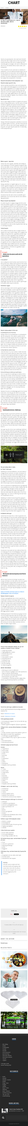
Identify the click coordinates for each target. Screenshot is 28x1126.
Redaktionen (10, 960)
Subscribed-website (7, 1057)
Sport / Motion (6, 1091)
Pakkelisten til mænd (9, 713)
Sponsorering (5, 1054)
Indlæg (4, 1086)
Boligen (4, 1084)
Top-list (4, 1058)
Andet (3, 1076)
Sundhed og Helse (7, 1092)
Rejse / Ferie (5, 1088)
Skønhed (4, 1089)
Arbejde (4, 1078)
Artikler (4, 1046)
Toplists (4, 1060)
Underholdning (6, 1096)
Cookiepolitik (5, 1047)
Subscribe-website (7, 1055)
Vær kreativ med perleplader (14, 998)
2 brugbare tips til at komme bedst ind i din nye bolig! (14, 932)
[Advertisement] (14, 43)
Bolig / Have (5, 1083)
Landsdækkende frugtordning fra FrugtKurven (14, 958)
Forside (4, 1049)
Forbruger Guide (5, 1063)
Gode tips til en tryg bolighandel (14, 977)
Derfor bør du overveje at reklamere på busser (14, 1019)
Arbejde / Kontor (6, 1080)
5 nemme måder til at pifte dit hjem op (13, 924)
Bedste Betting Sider (6, 1065)
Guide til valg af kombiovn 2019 (16, 1109)
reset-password (6, 1052)
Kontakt (4, 1050)
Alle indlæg (5, 1044)
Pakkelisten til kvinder (10, 716)
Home (2, 7)
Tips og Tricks (5, 1094)
